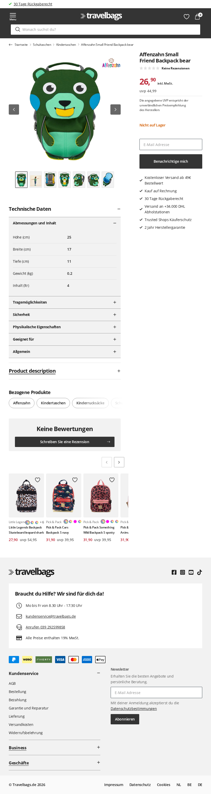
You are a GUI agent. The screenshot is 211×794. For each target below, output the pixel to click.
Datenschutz (140, 784)
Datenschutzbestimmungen (134, 708)
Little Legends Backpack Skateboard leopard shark (26, 529)
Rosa (75, 521)
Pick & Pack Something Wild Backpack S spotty (99, 529)
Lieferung (16, 716)
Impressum (113, 784)
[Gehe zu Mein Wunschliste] (186, 17)
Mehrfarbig (32, 522)
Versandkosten (21, 724)
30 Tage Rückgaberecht (33, 4)
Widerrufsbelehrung (26, 732)
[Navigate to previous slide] (107, 462)
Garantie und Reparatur (29, 708)
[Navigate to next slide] (119, 462)
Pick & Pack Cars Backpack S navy (57, 529)
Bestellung (17, 691)
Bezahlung (17, 699)
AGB (12, 683)
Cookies (163, 784)
